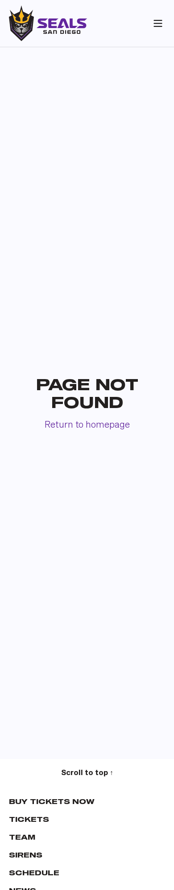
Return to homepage (87, 425)
